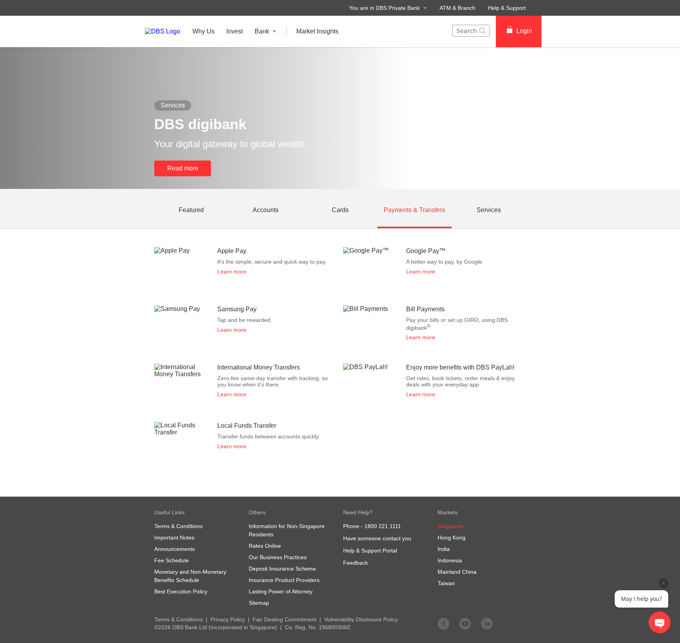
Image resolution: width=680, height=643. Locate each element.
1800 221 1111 (382, 526)
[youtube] (465, 623)
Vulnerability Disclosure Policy (361, 619)
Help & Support (507, 8)
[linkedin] (487, 623)
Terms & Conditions (178, 619)
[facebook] (443, 623)
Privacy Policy (228, 619)
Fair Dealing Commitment (284, 619)
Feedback (355, 563)
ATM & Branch (457, 8)
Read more (182, 168)
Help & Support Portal (370, 550)
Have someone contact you (377, 538)
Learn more (231, 271)
